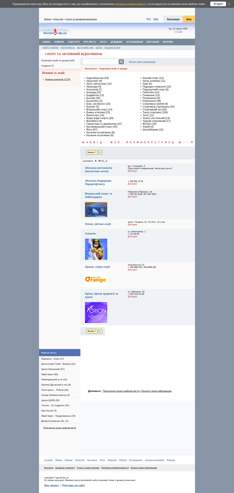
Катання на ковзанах (99, 132)
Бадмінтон (92, 95)
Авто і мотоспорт (96, 83)
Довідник (116, 42)
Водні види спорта (97, 118)
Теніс (146, 115)
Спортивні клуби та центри (57, 60)
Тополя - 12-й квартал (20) (55, 405)
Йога (89, 129)
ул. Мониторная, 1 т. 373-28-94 (136, 232)
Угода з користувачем (88, 467)
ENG (155, 19)
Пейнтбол (148, 92)
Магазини (153, 42)
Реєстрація (173, 19)
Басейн (90, 98)
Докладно (132, 171)
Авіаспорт (92, 81)
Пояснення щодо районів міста (59, 428)
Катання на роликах (98, 135)
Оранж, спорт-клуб (97, 266)
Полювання (149, 98)
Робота (123, 460)
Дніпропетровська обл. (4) (54, 421)
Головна (48, 460)
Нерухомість (68, 48)
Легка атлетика (151, 81)
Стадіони (47, 65)
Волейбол (92, 121)
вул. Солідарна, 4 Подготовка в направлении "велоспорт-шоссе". (150, 167)
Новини (59, 42)
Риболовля (149, 101)
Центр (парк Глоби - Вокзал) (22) (58, 364)
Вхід (189, 19)
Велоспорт (92, 115)
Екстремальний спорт (99, 126)
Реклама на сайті (73, 485)
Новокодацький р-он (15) (54, 379)
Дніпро (47, 19)
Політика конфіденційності (115, 467)
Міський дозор (112, 48)
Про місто (89, 42)
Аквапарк (92, 86)
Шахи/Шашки (150, 129)
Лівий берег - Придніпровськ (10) (58, 416)
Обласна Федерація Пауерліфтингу (98, 182)
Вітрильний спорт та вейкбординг (98, 195)
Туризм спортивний (154, 121)
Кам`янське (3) (49, 410)
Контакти (48, 467)
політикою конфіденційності (130, 4)
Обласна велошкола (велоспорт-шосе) (98, 169)
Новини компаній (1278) (57, 79)
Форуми (168, 42)
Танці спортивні (152, 112)
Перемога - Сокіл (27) (52, 358)
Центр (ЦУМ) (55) (50, 400)
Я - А (104, 161)
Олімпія (90, 233)
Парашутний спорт (154, 89)
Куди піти (58, 19)
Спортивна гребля (153, 103)
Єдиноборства (95, 78)
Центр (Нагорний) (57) (53, 369)
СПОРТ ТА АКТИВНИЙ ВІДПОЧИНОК (73, 54)
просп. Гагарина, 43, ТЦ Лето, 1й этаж (146, 222)
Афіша (46, 42)
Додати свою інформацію (142, 61)
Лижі (145, 83)
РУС (148, 19)
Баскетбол (92, 101)
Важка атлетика (95, 112)
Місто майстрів (85, 48)
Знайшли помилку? (65, 467)
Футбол (147, 123)
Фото (103, 42)
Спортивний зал (152, 109)
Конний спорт (151, 78)
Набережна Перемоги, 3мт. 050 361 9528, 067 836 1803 (142, 193)
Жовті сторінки (50, 48)
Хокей (146, 126)
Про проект (51, 485)
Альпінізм (92, 89)
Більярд (91, 92)
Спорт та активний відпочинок (81, 19)
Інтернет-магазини (154, 460)
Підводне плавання (154, 86)
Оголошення (134, 42)
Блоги (99, 48)
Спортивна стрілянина (156, 106)
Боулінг (90, 106)
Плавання (149, 95)
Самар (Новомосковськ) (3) (55, 395)
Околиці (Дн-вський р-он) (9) (56, 384)
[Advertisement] (117, 8)
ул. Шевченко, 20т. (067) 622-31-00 (136, 292)
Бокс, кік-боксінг (95, 103)
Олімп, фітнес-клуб (98, 224)
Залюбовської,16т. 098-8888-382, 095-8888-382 (142, 266)
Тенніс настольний (154, 118)
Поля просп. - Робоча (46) (54, 390)
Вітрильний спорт (96, 109)
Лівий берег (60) (49, 374)
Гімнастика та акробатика (101, 123)
